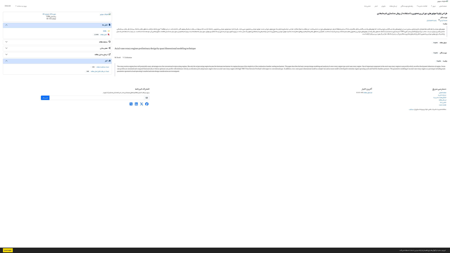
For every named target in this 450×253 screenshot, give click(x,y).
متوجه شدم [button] (7, 250)
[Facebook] (146, 104)
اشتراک (45, 98)
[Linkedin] (136, 104)
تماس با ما (367, 6)
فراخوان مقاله (368, 92)
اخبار (376, 6)
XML (105, 31)
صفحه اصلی (443, 6)
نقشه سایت (442, 104)
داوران (383, 6)
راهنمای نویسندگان (407, 6)
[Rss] (131, 104)
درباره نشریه (442, 95)
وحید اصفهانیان (431, 20)
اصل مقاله (100, 34)
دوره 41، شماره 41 (49, 14)
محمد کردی (443, 20)
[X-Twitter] (141, 104)
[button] (398, 250)
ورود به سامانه (21, 6)
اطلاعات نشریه (422, 6)
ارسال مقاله (393, 6)
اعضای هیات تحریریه (439, 97)
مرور (434, 6)
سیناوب (411, 109)
